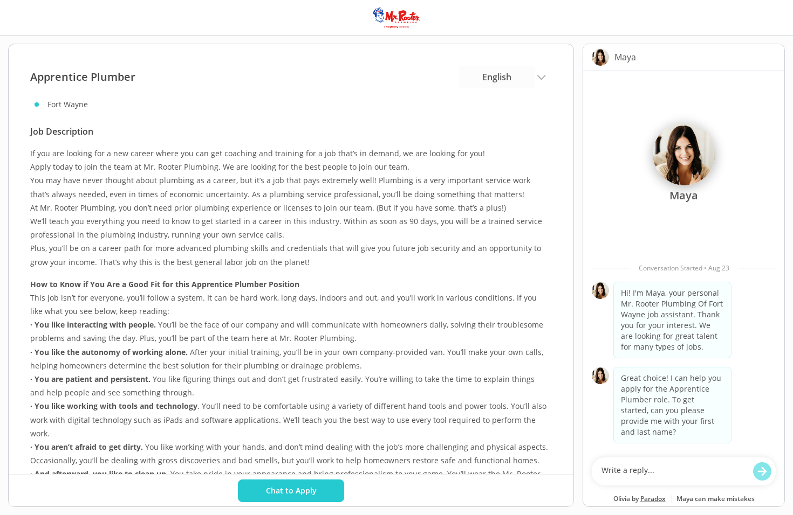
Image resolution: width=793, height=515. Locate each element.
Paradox (653, 498)
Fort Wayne (67, 104)
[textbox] (673, 471)
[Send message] (762, 471)
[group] (683, 261)
